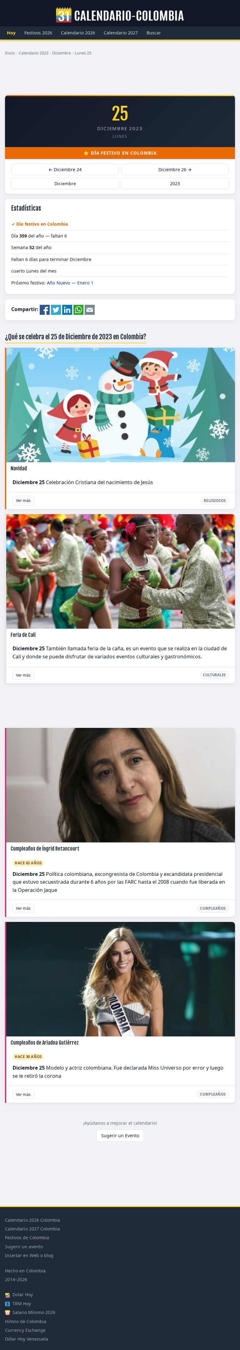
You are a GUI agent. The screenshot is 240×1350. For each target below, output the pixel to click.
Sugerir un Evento (120, 1135)
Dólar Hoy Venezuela (26, 1339)
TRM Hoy (21, 1304)
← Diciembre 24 (65, 169)
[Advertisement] (120, 78)
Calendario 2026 (78, 33)
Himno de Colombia (25, 1321)
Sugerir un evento (24, 1247)
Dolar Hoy (22, 1294)
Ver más (23, 500)
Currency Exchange (25, 1330)
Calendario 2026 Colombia (32, 1220)
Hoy (11, 33)
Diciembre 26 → (175, 169)
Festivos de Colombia (27, 1237)
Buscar (154, 33)
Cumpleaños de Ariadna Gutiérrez (45, 1043)
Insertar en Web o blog (29, 1255)
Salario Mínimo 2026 (33, 1312)
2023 (175, 184)
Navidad (19, 468)
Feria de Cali (23, 635)
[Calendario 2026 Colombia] (120, 15)
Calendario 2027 (121, 33)
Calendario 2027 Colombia (32, 1229)
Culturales (214, 674)
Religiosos (215, 500)
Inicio (10, 53)
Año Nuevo (58, 283)
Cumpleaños (213, 908)
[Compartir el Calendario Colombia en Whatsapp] (78, 309)
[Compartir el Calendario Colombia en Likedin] (67, 309)
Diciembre (61, 53)
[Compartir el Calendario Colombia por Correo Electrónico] (90, 309)
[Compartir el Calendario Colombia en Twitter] (56, 309)
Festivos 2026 (38, 33)
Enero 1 (85, 283)
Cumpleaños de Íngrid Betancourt (45, 849)
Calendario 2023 (33, 53)
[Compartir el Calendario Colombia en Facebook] (45, 309)
